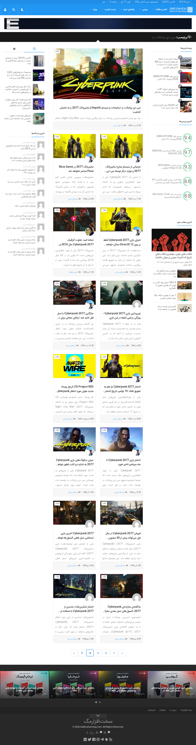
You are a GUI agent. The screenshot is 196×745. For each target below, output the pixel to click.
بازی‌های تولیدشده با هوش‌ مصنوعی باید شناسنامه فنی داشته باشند (17, 118)
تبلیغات (162, 710)
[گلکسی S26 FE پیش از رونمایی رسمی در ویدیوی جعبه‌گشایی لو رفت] (38, 61)
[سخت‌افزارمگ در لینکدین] (85, 739)
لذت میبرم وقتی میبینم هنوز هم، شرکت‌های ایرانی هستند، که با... (22, 159)
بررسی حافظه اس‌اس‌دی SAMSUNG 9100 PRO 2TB (167, 152)
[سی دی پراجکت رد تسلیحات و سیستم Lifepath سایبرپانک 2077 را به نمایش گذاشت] (98, 74)
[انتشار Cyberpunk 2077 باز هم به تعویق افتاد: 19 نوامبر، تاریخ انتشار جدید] (121, 366)
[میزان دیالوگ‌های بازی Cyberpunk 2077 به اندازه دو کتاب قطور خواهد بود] (74, 439)
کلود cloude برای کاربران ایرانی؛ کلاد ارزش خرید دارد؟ (165, 106)
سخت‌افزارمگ (186, 710)
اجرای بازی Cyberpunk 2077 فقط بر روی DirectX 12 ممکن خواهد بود (122, 244)
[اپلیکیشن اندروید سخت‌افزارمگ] (106, 739)
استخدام (151, 710)
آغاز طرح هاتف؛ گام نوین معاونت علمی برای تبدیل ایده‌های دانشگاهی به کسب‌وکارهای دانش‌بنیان (18, 104)
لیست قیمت (110, 9)
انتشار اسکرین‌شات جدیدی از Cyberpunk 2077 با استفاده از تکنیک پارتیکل (77, 611)
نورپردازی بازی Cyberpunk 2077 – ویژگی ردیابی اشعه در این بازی (121, 315)
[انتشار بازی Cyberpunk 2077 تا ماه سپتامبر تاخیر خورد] (121, 439)
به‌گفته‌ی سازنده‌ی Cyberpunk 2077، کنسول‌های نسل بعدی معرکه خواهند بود (122, 611)
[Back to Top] (98, 716)
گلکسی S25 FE (168, 2)
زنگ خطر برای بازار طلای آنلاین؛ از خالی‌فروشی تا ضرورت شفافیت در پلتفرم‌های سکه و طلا (18, 89)
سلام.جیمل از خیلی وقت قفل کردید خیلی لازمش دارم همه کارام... (21, 241)
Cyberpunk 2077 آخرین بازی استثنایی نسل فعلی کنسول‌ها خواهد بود (75, 537)
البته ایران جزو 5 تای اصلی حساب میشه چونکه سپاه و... (22, 217)
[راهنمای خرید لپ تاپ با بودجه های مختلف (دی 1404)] (73, 684)
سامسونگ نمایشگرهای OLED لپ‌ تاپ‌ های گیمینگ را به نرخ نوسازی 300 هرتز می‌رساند (19, 75)
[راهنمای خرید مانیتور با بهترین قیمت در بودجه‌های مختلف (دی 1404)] (122, 684)
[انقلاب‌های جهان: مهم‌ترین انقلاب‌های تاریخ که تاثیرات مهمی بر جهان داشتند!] (172, 240)
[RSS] (110, 739)
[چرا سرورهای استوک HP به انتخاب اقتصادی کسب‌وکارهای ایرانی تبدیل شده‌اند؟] (186, 92)
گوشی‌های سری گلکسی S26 (146, 2)
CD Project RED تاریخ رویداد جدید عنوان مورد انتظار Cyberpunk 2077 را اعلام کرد (75, 391)
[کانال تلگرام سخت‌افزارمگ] (102, 739)
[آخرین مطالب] (34, 49)
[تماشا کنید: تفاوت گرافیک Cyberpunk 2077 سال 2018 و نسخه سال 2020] (74, 219)
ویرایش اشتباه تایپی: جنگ (25, 206)
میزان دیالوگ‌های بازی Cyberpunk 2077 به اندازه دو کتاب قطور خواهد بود (75, 464)
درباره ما (173, 710)
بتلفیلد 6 (113, 2)
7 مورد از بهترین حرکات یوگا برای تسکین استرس (165, 297)
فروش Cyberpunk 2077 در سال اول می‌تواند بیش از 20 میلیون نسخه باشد (123, 537)
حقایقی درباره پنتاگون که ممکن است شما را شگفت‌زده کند (164, 273)
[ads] (98, 23)
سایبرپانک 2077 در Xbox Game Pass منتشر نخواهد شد (76, 169)
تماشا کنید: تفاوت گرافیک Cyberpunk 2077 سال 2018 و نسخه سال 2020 (77, 244)
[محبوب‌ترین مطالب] (14, 49)
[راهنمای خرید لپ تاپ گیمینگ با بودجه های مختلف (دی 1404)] (24, 684)
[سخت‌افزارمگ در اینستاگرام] (98, 739)
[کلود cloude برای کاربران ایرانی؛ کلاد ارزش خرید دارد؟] (186, 106)
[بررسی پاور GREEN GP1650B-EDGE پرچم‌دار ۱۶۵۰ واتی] (186, 78)
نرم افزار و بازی (118, 125)
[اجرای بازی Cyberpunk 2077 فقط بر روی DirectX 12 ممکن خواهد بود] (121, 219)
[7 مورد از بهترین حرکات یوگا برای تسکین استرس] (184, 297)
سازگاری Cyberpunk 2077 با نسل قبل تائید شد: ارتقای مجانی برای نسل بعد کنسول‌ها (74, 318)
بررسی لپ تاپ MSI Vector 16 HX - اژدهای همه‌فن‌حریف (167, 196)
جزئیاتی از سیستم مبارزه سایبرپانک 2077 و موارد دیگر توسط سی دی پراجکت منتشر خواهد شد (123, 171)
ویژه (95, 9)
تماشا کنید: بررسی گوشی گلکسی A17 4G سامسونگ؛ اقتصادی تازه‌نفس (167, 181)
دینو (104, 2)
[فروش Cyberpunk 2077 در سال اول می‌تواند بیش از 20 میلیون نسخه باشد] (121, 513)
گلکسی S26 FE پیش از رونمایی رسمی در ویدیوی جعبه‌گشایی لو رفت (18, 60)
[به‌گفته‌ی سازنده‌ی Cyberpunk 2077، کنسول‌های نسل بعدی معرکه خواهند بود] (121, 586)
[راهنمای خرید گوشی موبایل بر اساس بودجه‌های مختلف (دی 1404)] (172, 684)
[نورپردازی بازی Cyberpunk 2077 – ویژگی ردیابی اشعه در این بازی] (121, 293)
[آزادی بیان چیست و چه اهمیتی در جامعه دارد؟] (184, 308)
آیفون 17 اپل (126, 2)
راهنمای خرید (129, 9)
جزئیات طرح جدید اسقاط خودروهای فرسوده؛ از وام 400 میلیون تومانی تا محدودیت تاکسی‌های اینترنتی (166, 63)
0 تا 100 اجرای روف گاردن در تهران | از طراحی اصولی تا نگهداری (164, 285)
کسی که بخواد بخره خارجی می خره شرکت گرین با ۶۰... (21, 183)
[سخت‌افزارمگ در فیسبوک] (93, 739)
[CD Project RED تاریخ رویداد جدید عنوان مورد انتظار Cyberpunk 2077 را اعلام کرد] (74, 366)
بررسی (145, 9)
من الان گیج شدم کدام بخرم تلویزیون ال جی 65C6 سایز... (20, 147)
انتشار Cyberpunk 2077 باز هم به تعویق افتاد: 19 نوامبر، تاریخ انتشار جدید (122, 391)
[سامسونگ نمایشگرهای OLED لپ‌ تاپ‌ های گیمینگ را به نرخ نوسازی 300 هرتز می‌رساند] (38, 75)
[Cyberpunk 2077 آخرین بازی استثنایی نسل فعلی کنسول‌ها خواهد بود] (74, 513)
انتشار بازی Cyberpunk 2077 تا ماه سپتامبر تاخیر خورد (123, 462)
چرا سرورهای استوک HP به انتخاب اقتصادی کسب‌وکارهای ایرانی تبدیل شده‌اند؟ (166, 92)
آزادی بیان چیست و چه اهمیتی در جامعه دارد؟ (167, 308)
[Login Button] (5, 9)
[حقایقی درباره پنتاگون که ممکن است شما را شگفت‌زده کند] (184, 273)
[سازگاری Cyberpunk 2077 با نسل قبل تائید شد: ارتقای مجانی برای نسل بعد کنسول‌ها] (74, 293)
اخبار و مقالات (161, 9)
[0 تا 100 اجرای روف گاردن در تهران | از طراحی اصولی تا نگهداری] (184, 285)
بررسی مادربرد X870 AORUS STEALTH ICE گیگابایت (170, 167)
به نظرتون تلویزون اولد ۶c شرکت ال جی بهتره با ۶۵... (21, 171)
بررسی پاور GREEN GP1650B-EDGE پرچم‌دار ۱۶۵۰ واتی (165, 78)
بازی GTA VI (184, 2)
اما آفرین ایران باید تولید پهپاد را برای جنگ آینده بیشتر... (20, 229)
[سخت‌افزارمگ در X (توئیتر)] (89, 739)
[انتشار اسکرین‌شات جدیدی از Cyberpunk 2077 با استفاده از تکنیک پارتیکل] (74, 586)
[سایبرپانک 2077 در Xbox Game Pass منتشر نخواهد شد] (74, 146)
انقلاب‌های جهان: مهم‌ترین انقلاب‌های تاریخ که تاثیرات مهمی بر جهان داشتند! (173, 256)
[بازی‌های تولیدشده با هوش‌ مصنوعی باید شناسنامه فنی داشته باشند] (38, 118)
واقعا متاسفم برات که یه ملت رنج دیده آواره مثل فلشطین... (20, 195)
